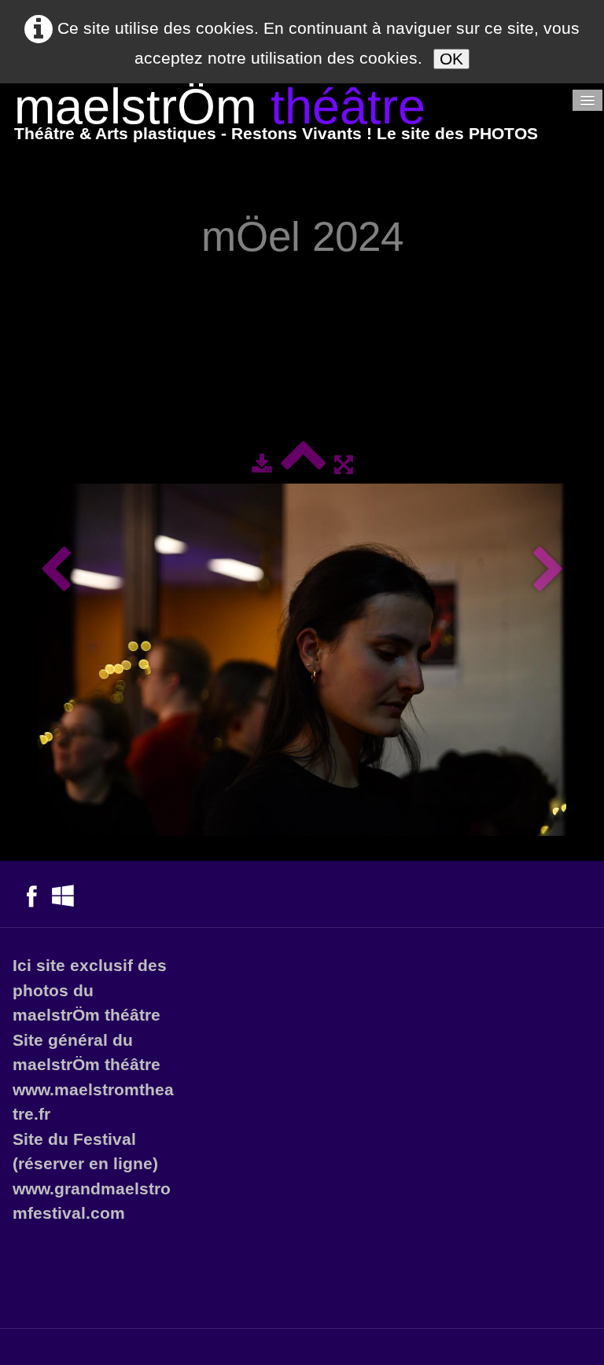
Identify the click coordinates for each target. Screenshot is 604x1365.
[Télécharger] (262, 464)
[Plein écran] (343, 464)
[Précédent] (55, 570)
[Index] (303, 464)
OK (451, 59)
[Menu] (587, 100)
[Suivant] (548, 570)
